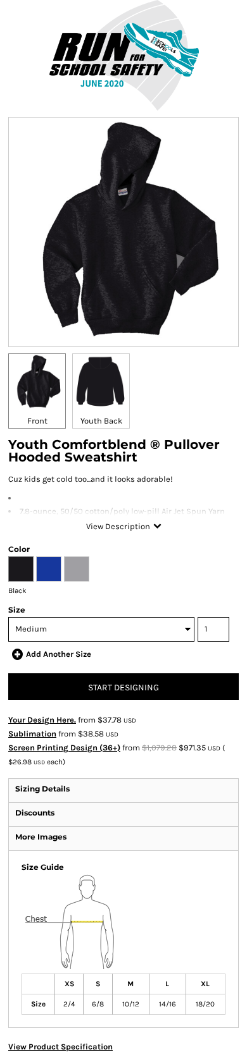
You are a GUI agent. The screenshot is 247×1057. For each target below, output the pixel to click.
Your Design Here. (42, 719)
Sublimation (32, 733)
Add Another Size (58, 654)
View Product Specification (60, 1046)
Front (37, 420)
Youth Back (101, 420)
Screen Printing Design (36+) (64, 747)
